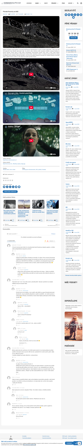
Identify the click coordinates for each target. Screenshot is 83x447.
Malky (27, 339)
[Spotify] (81, 14)
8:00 (66, 147)
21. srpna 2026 (75, 87)
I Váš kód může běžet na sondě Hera (24, 211)
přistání (40, 169)
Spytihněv (26, 269)
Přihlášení (53, 233)
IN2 (67, 207)
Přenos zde (73, 37)
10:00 (67, 125)
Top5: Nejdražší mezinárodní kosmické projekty (52, 212)
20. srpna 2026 (76, 164)
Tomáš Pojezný (69, 108)
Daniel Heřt (5, 14)
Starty (46, 3)
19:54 (67, 88)
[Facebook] (69, 14)
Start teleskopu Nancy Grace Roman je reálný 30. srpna (72, 84)
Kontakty (24, 436)
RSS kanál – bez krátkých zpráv (69, 438)
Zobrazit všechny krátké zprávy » (73, 275)
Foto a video (12, 169)
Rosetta (44, 169)
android (14, 245)
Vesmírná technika (46, 438)
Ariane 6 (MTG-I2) (71, 50)
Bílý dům (68, 144)
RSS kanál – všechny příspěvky (69, 436)
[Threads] (78, 14)
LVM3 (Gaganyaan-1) (72, 69)
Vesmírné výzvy (45, 436)
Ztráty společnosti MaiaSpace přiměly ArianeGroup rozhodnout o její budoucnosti (9, 213)
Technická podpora (26, 438)
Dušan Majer (68, 87)
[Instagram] (72, 14)
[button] (77, 3)
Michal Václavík (21, 311)
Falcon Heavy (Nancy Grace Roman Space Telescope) (72, 56)
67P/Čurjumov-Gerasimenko (28, 169)
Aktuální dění (6, 169)
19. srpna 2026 (76, 232)
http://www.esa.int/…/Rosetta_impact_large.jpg (14, 163)
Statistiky (29, 3)
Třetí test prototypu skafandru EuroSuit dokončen (38, 212)
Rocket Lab (69, 107)
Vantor (68, 184)
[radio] (4, 180)
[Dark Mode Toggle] (79, 443)
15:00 (67, 165)
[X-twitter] (75, 14)
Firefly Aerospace (71, 162)
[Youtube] (66, 14)
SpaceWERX (69, 122)
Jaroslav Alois (25, 290)
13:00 (67, 109)
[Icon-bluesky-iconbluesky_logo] (73, 17)
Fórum (63, 3)
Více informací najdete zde (29, 444)
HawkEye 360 (69, 230)
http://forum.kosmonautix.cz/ (9, 160)
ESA (37, 169)
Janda (25, 330)
